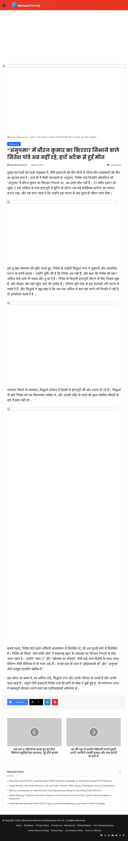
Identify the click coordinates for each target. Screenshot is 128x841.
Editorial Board (84, 825)
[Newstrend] (26, 5)
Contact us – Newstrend (63, 825)
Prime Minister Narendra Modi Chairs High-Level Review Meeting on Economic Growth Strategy (57, 803)
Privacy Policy (42, 825)
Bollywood (22, 137)
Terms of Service (93, 830)
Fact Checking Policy (104, 825)
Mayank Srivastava (18, 165)
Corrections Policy (74, 830)
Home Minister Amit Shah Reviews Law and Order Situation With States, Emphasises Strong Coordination (62, 785)
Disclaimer (29, 825)
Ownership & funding (38, 830)
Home (12, 137)
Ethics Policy (57, 830)
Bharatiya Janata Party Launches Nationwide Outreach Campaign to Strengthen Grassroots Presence (60, 781)
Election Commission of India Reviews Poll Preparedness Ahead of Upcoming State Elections (55, 790)
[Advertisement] (64, 34)
